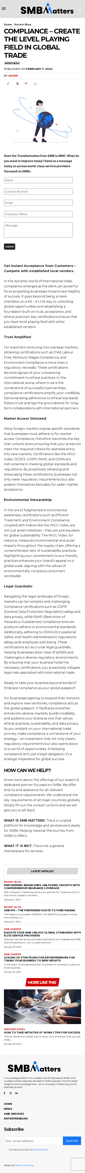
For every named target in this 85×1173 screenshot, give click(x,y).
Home (8, 24)
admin (13, 75)
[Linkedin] (17, 1093)
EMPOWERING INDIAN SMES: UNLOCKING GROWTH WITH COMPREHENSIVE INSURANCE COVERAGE (42, 886)
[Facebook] (8, 84)
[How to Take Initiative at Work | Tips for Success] (42, 1006)
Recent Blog (22, 24)
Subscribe (72, 1140)
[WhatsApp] (35, 84)
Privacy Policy (41, 1149)
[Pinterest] (26, 84)
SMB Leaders (12, 929)
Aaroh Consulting (24, 1165)
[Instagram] (10, 1093)
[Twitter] (17, 84)
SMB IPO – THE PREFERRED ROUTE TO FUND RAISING (39, 910)
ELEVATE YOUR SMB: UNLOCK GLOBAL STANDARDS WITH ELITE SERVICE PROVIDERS (42, 934)
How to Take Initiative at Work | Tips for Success (42, 1032)
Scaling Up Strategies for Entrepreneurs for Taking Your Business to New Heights (39, 959)
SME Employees (14, 1029)
